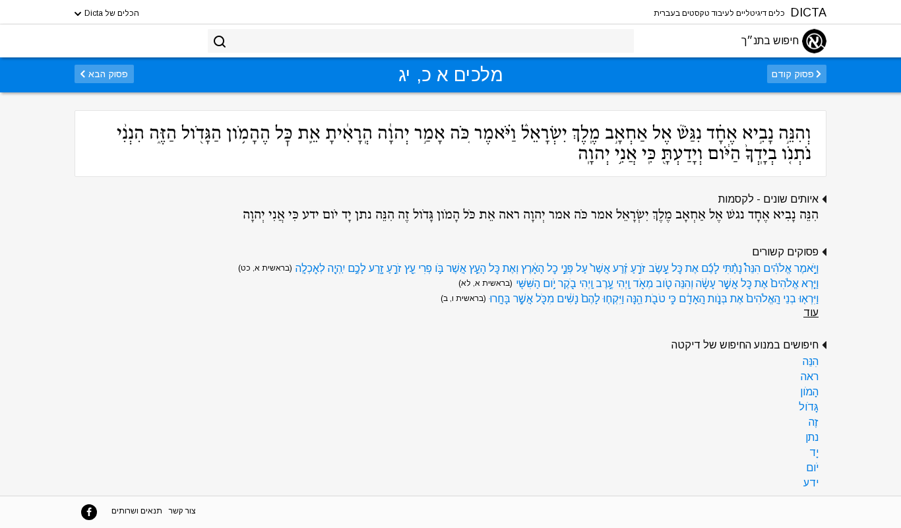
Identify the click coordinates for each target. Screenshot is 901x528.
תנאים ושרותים (136, 510)
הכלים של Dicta (110, 13)
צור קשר (182, 510)
